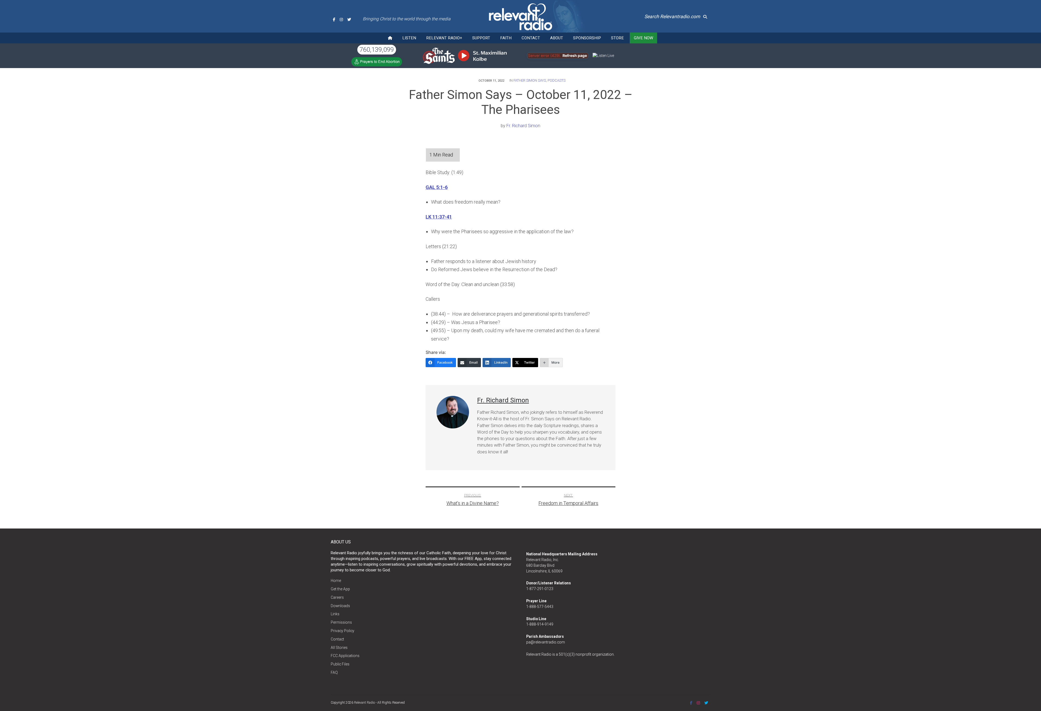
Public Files (340, 664)
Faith (506, 38)
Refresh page (575, 55)
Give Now (643, 38)
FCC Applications (345, 656)
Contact (531, 38)
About (556, 38)
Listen (409, 38)
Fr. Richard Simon (523, 125)
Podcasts (557, 80)
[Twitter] (349, 19)
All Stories (339, 647)
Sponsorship (587, 38)
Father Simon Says (529, 80)
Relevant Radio (364, 702)
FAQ (334, 672)
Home (336, 580)
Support (481, 38)
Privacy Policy (342, 631)
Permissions (341, 622)
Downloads (340, 606)
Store (617, 38)
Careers (337, 597)
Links (335, 614)
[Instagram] (341, 19)
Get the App (340, 589)
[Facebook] (334, 19)
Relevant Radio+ (444, 38)
